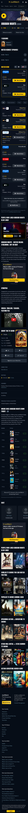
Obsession (4, 711)
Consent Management (19, 703)
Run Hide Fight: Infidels (7, 775)
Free (19, 102)
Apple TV (4, 748)
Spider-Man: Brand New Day (9, 716)
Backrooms (4, 713)
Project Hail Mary (6, 718)
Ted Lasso (4, 729)
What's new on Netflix (7, 759)
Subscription (11, 102)
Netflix (3, 743)
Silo (3, 736)
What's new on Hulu (7, 768)
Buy (25, 102)
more (15, 236)
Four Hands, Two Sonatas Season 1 (10, 795)
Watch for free (20, 32)
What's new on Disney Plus (8, 766)
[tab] (14, 54)
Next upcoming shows (7, 789)
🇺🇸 (23, 66)
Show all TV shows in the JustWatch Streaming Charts (14, 493)
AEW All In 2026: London (8, 784)
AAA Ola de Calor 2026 (7, 779)
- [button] (5, 54)
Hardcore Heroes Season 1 (8, 798)
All (3, 102)
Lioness (4, 732)
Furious (4, 727)
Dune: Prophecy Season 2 (8, 791)
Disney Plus (5, 750)
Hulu (3, 752)
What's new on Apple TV (8, 764)
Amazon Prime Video (7, 745)
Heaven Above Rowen (7, 777)
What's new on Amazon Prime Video (11, 761)
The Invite (4, 720)
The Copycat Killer (6, 782)
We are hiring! (6, 702)
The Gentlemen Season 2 (8, 793)
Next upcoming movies (7, 773)
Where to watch (7, 32)
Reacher (4, 734)
